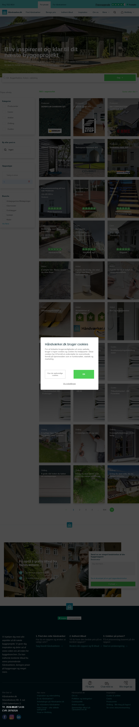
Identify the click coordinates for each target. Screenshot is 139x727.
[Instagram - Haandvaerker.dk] (12, 717)
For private (44, 5)
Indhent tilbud (67, 12)
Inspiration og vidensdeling (48, 696)
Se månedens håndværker (48, 704)
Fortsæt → (113, 584)
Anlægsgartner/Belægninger (19, 201)
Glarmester (11, 206)
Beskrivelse (95, 560)
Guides (11, 129)
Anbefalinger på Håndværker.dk (50, 701)
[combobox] (17, 150)
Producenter (13, 106)
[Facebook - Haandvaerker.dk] (5, 717)
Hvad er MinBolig (44, 712)
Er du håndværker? (45, 698)
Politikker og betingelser (82, 698)
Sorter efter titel (129, 92)
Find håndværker (33, 12)
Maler (9, 219)
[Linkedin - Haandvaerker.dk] (19, 717)
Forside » (9, 23)
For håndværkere (59, 5)
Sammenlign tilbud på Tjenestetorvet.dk (81, 708)
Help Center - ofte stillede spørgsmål (48, 708)
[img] (115, 12)
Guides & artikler (113, 696)
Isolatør (10, 215)
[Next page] (112, 510)
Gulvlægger (11, 210)
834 (104, 510)
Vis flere (5, 224)
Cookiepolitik (77, 701)
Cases (10, 112)
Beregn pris (51, 12)
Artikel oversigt (78, 704)
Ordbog (11, 123)
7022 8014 (11, 707)
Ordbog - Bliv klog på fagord (118, 704)
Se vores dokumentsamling (118, 707)
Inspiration (82, 12)
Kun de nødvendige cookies (55, 374)
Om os (95, 12)
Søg (118, 78)
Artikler (11, 118)
